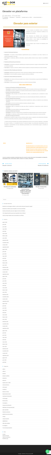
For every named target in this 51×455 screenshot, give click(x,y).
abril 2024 (4, 285)
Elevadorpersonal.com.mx (42, 147)
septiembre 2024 (6, 274)
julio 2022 (4, 332)
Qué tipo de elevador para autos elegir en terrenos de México (14, 210)
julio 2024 (4, 278)
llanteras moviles (6, 391)
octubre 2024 (5, 271)
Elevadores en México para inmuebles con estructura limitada (14, 208)
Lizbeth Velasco (7, 15)
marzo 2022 (5, 341)
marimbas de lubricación (7, 396)
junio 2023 (4, 308)
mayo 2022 (5, 337)
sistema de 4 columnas (24, 158)
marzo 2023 (5, 314)
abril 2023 (4, 312)
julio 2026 (4, 224)
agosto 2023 (5, 303)
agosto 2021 (5, 357)
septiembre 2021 (6, 355)
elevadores (12, 17)
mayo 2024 (5, 283)
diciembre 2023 (5, 294)
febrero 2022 (5, 344)
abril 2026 (4, 231)
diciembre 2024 (5, 267)
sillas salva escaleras (6, 423)
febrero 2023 (5, 317)
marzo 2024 (5, 287)
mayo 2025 (5, 256)
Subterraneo (30, 158)
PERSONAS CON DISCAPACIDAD (8, 407)
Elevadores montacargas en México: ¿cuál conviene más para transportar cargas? (17, 206)
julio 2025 (4, 251)
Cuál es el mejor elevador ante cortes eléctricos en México (13, 215)
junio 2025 (4, 253)
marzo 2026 (5, 233)
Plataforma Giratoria (6, 412)
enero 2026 (5, 238)
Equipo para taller (31, 157)
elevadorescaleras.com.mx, (41, 145)
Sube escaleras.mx (39, 149)
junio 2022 (4, 335)
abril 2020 (4, 362)
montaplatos (5, 403)
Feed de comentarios (6, 437)
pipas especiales (5, 409)
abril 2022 (4, 339)
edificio (4, 369)
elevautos (18, 17)
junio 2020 (4, 360)
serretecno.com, (32, 150)
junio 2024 (4, 280)
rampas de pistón (6, 418)
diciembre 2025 (5, 240)
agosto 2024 (5, 276)
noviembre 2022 (6, 323)
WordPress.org (5, 438)
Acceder (4, 434)
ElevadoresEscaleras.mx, (31, 145)
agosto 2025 (5, 249)
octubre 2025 (5, 244)
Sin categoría (5, 425)
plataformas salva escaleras (8, 414)
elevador (6, 17)
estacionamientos (37, 17)
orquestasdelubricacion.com (38, 152)
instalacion (5, 389)
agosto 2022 (5, 330)
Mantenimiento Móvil (7, 393)
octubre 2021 (5, 353)
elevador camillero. (6, 375)
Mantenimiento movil (7, 158)
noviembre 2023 (6, 296)
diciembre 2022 (5, 321)
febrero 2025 (5, 262)
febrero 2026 (5, 235)
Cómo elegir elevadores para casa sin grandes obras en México (14, 213)
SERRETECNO (5, 421)
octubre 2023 (5, 299)
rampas (18, 158)
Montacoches (5, 400)
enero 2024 (5, 292)
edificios (4, 371)
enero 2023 (5, 319)
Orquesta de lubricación (7, 405)
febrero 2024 (5, 290)
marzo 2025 (5, 260)
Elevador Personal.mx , (30, 149)
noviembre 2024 (6, 269)
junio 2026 (4, 226)
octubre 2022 (5, 326)
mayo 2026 (5, 229)
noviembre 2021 (6, 350)
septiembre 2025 (6, 247)
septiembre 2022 (6, 328)
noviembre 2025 (6, 242)
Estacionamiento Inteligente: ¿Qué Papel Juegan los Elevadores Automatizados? (25, 191)
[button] (47, 451)
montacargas (13, 158)
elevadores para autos (19, 157)
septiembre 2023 (6, 301)
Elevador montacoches (41, 186)
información (5, 18)
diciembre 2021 (5, 348)
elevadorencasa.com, (40, 150)
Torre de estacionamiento (7, 427)
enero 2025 (5, 265)
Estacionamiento (39, 157)
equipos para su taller (27, 17)
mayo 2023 (5, 310)
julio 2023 (4, 305)
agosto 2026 (5, 222)
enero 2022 (5, 346)
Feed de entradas (6, 435)
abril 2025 (4, 258)
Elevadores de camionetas (10, 186)
